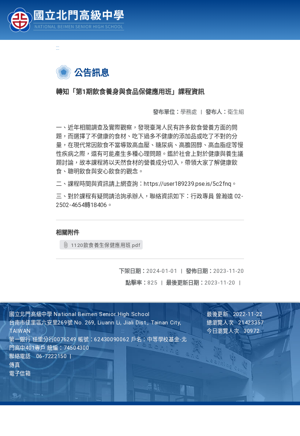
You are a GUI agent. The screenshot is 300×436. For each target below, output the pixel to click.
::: (57, 47)
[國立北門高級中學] (65, 20)
